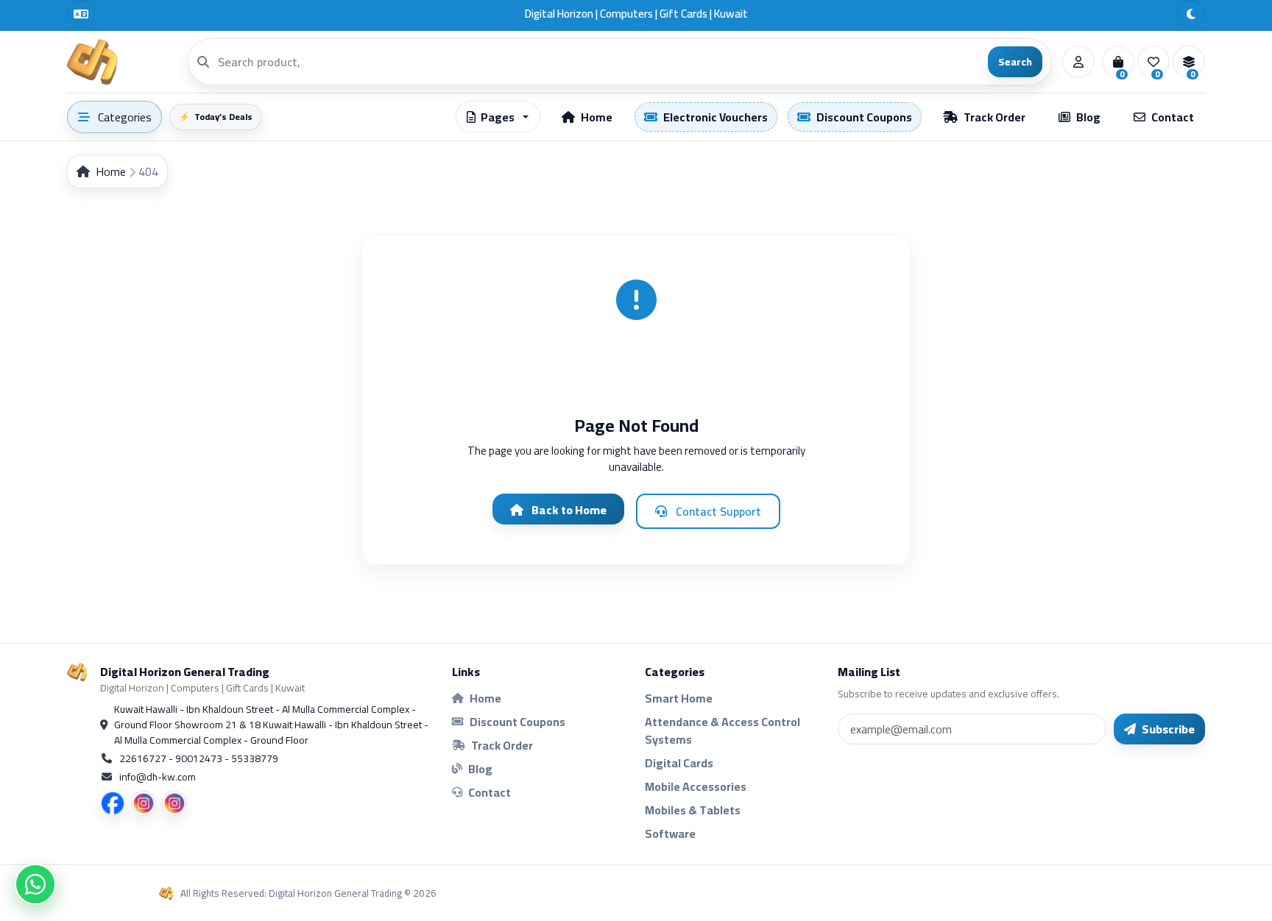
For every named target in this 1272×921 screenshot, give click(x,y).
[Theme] (1191, 14)
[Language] (81, 14)
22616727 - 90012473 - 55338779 (198, 759)
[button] (498, 116)
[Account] (1078, 62)
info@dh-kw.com (157, 777)
